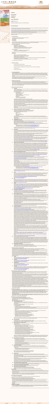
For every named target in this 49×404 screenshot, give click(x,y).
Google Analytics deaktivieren (44, 141)
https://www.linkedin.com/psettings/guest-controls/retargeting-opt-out (24, 188)
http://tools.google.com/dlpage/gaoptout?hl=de (26, 139)
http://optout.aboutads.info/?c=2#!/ (34, 125)
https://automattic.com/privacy (36, 149)
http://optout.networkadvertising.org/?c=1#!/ (33, 126)
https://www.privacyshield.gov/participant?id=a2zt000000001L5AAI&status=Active (24, 209)
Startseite (11, 8)
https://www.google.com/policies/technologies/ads (20, 233)
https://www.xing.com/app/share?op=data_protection (20, 182)
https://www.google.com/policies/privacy (42, 233)
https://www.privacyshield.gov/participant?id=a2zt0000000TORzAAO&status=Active (27, 176)
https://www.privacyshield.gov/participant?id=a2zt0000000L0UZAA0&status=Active (24, 187)
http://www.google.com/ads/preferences (30, 235)
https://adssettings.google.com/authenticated (21, 258)
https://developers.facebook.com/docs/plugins (40, 154)
